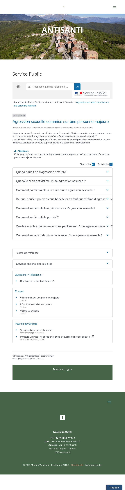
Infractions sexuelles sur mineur (36, 304)
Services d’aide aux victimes (34, 330)
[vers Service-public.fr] (91, 94)
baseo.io (39, 358)
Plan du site (77, 465)
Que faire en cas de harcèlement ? (37, 281)
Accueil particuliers (23, 102)
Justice (39, 102)
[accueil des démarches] (18, 86)
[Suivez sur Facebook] (62, 417)
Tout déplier (103, 164)
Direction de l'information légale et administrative (34, 356)
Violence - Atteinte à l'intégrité (59, 102)
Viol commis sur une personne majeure (39, 297)
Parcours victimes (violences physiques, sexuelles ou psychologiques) (55, 336)
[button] (62, 172)
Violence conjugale (29, 311)
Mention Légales (93, 465)
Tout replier (86, 164)
